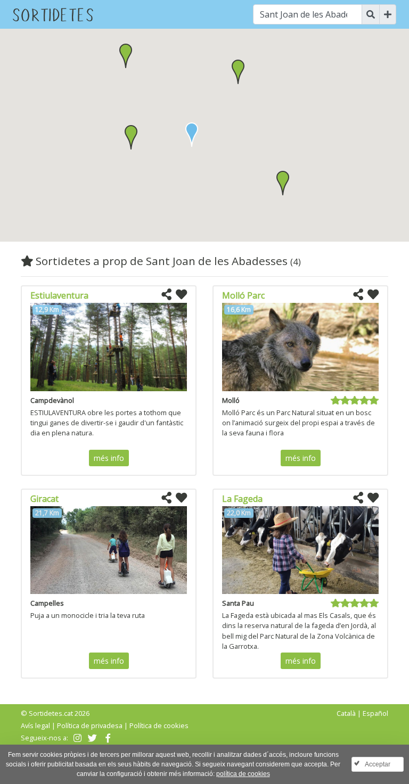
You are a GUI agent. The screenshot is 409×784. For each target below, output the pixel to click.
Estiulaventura (59, 295)
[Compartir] (166, 295)
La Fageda (242, 499)
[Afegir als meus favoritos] (181, 295)
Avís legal (35, 725)
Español (375, 713)
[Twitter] (91, 737)
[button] (131, 137)
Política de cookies (159, 725)
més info (109, 458)
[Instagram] (76, 737)
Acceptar (377, 764)
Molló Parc (243, 295)
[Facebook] (106, 737)
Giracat (44, 499)
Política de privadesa (89, 725)
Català (346, 713)
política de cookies (243, 774)
